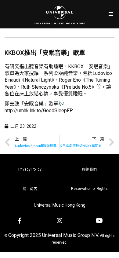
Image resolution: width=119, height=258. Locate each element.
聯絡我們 (89, 170)
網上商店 (30, 189)
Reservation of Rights (89, 188)
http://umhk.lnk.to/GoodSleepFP (39, 110)
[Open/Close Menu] (110, 14)
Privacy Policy (29, 169)
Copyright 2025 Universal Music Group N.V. (53, 235)
